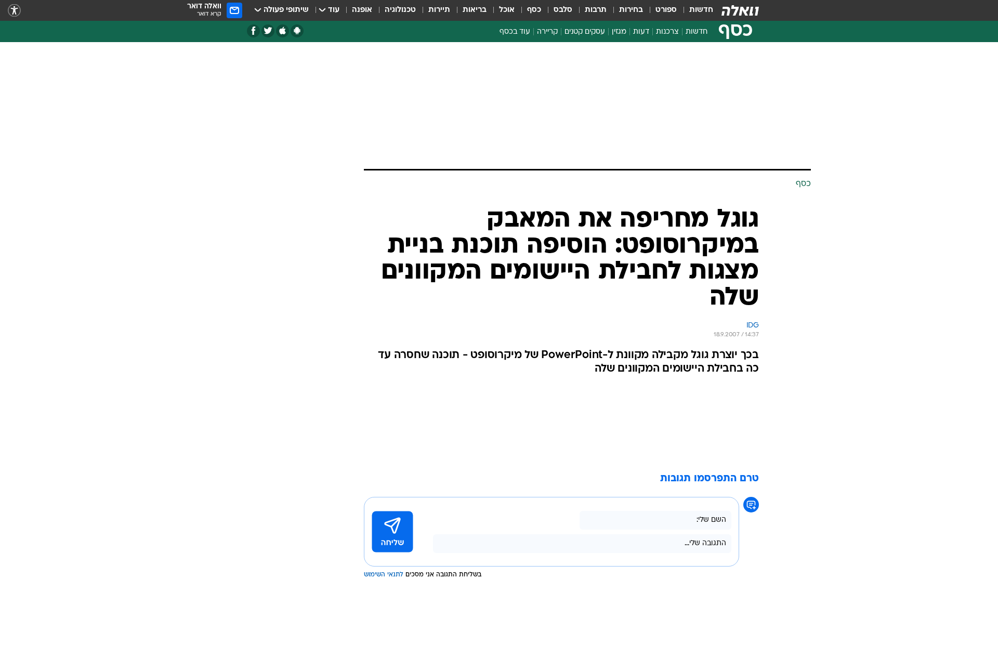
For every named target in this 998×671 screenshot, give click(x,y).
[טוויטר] (267, 30)
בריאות (475, 10)
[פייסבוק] (253, 30)
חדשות (701, 10)
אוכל (507, 10)
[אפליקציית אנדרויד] (297, 30)
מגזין (619, 32)
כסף (534, 10)
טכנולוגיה (400, 10)
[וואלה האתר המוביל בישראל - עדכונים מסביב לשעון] (740, 10)
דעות (641, 32)
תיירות (439, 10)
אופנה (362, 10)
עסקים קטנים (584, 32)
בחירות (631, 10)
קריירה (547, 32)
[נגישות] (14, 10)
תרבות (596, 10)
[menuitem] (695, 10)
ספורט (666, 10)
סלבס (563, 10)
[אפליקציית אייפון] (282, 30)
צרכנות (667, 32)
